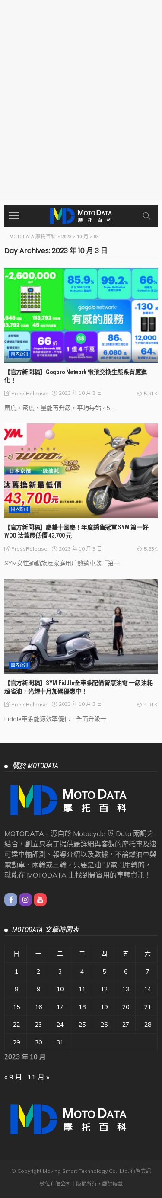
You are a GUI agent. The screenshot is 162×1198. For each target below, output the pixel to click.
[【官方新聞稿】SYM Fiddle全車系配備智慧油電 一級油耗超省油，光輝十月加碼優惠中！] (81, 626)
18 (82, 1007)
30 (38, 1042)
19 (104, 1007)
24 (60, 1024)
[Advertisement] (81, 115)
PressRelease (29, 393)
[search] (146, 216)
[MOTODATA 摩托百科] (81, 215)
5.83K (151, 548)
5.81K (151, 393)
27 (125, 1024)
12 (104, 989)
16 (38, 1007)
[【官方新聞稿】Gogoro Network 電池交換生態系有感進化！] (81, 315)
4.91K (151, 704)
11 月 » (38, 1077)
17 (60, 1007)
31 (60, 1042)
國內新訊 (19, 354)
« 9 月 (13, 1077)
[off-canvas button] (14, 216)
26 (104, 1024)
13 (125, 989)
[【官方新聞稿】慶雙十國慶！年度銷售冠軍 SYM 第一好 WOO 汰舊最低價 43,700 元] (81, 470)
